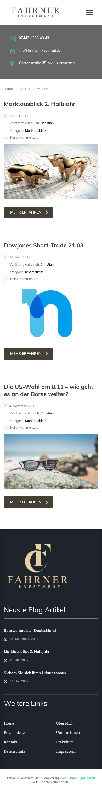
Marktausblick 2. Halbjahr (26, 651)
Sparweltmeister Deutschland (30, 630)
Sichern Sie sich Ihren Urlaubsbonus (35, 673)
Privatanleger (15, 733)
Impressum (66, 752)
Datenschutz (14, 752)
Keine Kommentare (24, 137)
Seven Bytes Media (81, 778)
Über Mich (65, 723)
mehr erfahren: (26, 212)
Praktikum (65, 742)
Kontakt (10, 742)
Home (8, 89)
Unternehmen (68, 733)
